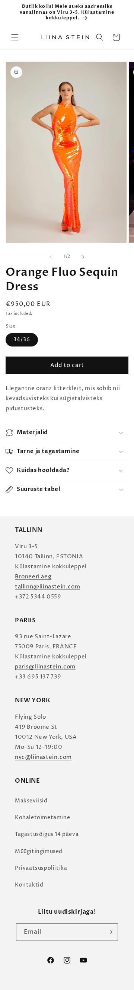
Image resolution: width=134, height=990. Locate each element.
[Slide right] (83, 257)
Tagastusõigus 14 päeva (47, 834)
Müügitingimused (39, 851)
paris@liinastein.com (45, 667)
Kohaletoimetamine (42, 817)
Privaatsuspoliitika (41, 868)
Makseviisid (31, 800)
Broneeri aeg (33, 577)
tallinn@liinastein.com (47, 587)
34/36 (21, 339)
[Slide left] (50, 257)
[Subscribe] (109, 932)
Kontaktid (29, 884)
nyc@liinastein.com (43, 757)
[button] (15, 37)
